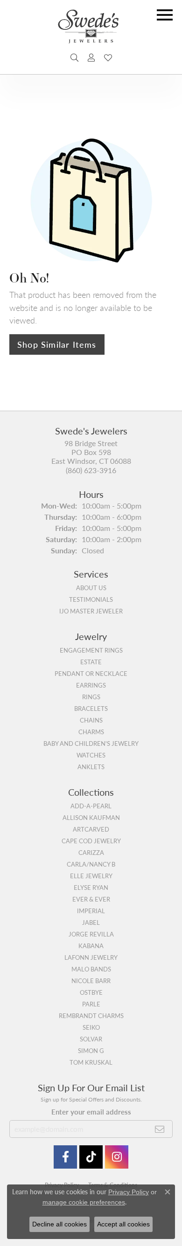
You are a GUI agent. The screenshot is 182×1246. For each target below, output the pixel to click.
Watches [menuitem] (91, 755)
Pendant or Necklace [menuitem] (91, 673)
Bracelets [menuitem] (91, 708)
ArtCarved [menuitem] (91, 829)
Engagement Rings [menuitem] (91, 650)
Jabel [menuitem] (91, 922)
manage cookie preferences (83, 1202)
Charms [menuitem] (91, 732)
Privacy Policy (128, 1192)
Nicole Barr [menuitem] (91, 981)
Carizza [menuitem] (91, 852)
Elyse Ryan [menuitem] (91, 887)
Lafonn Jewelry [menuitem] (91, 957)
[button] (74, 58)
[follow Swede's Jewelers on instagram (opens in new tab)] (116, 1157)
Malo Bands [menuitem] (91, 969)
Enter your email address (91, 1111)
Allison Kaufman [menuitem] (91, 817)
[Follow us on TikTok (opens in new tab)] (91, 1157)
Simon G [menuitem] (91, 1050)
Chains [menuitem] (91, 720)
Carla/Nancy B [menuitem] (91, 864)
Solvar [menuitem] (91, 1039)
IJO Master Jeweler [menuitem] (91, 611)
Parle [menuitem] (91, 1004)
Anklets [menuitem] (91, 767)
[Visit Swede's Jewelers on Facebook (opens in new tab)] (65, 1157)
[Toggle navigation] (164, 15)
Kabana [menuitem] (91, 946)
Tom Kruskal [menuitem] (91, 1062)
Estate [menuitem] (91, 662)
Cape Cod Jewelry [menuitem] (91, 841)
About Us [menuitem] (91, 588)
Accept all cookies (123, 1224)
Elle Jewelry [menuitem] (91, 876)
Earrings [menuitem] (91, 685)
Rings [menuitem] (91, 697)
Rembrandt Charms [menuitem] (91, 1016)
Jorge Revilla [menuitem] (91, 934)
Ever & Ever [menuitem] (91, 899)
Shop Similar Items (57, 344)
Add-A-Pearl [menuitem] (91, 806)
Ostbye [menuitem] (91, 992)
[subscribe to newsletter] (159, 1129)
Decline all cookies (59, 1224)
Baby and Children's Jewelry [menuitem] (91, 743)
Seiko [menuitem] (91, 1027)
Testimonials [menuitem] (91, 599)
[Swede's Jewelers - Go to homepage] (91, 30)
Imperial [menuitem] (91, 911)
